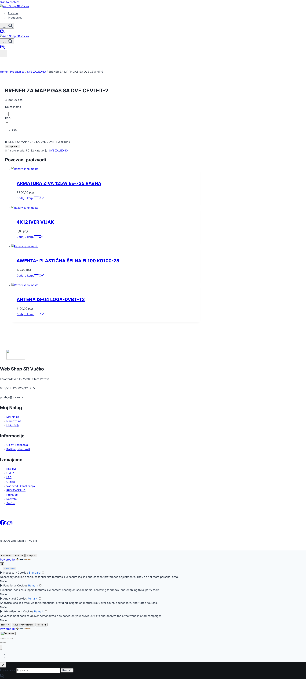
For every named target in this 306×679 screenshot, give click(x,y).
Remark (33, 585)
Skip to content (9, 2)
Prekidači (12, 494)
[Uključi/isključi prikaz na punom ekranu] (4, 638)
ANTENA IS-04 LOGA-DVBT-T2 (51, 299)
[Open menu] (3, 53)
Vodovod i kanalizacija (20, 486)
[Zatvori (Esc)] (11, 638)
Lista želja (12, 425)
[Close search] (3, 665)
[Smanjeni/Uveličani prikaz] (1, 638)
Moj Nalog (12, 416)
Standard (35, 572)
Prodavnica (15, 17)
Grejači (10, 481)
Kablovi (11, 468)
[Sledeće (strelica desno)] (4, 642)
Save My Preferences (23, 625)
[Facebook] (2, 524)
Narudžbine (13, 421)
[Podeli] (8, 638)
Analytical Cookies (15, 598)
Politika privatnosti (18, 449)
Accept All (31, 555)
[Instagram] (11, 524)
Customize (6, 555)
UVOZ (10, 473)
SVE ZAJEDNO (58, 150)
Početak (13, 13)
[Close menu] (1, 647)
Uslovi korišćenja (17, 444)
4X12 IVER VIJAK (35, 222)
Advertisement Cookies (18, 611)
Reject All (19, 555)
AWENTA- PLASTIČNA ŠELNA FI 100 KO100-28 (68, 260)
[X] (7, 524)
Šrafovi (10, 503)
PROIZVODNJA (16, 490)
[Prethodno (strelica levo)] (1, 642)
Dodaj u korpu (12, 146)
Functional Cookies (15, 585)
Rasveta (11, 499)
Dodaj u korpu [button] (25, 198)
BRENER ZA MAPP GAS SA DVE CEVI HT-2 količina (37, 141)
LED (8, 477)
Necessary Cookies (15, 572)
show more (9, 568)
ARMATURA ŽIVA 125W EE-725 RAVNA (59, 183)
